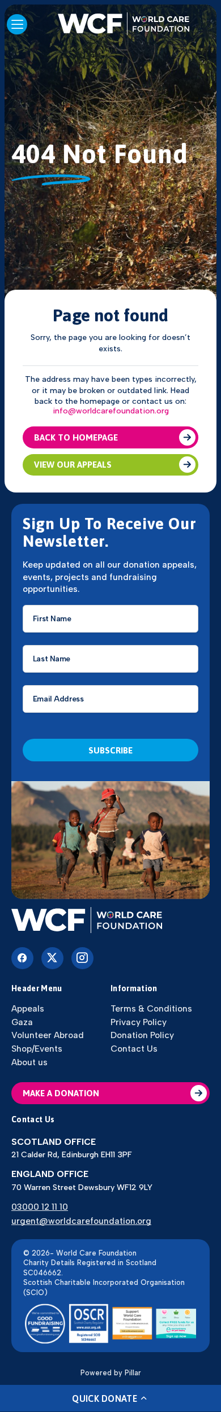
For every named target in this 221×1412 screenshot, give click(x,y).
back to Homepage (76, 437)
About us (29, 1062)
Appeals (27, 1008)
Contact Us (134, 1048)
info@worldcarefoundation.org (111, 411)
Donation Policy (142, 1035)
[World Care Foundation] (110, 921)
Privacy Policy (138, 1022)
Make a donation (61, 1093)
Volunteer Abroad (47, 1035)
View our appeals (73, 464)
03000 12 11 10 (39, 1206)
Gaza (22, 1022)
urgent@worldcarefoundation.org (81, 1220)
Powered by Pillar (110, 1373)
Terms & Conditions (151, 1008)
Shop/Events (36, 1048)
